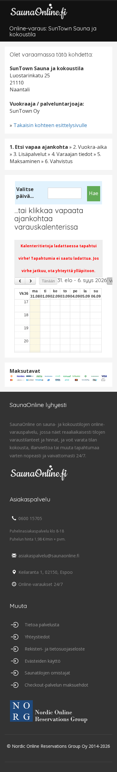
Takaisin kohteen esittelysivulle (50, 125)
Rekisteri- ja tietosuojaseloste (55, 649)
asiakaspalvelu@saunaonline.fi (48, 556)
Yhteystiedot (37, 637)
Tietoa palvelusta (42, 625)
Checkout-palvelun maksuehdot (56, 685)
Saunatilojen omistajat (47, 673)
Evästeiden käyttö (43, 661)
